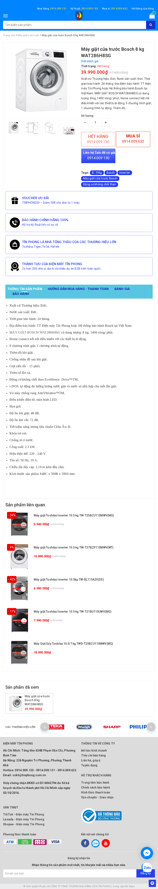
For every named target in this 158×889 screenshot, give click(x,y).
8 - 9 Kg (97, 172)
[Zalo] (95, 843)
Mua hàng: (52, 8)
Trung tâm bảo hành (95, 782)
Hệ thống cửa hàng (143, 8)
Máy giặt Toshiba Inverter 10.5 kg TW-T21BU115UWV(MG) (73, 611)
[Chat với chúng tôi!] (147, 853)
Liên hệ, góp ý (90, 760)
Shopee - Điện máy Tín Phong (23, 824)
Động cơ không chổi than (99, 184)
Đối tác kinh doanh (94, 750)
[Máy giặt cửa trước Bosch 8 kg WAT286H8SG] (16, 703)
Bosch (111, 172)
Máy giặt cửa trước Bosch (100, 178)
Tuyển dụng (89, 765)
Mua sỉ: (115, 8)
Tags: (85, 172)
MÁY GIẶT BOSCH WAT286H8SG (34, 332)
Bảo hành (21, 294)
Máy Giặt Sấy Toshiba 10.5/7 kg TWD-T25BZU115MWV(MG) (73, 643)
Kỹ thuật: (84, 8)
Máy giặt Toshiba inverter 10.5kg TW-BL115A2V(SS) (69, 579)
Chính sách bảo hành (95, 787)
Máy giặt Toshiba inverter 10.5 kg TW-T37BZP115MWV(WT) (74, 547)
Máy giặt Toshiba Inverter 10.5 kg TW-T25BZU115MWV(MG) (74, 515)
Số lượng (87, 115)
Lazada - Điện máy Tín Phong (23, 819)
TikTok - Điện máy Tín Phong (23, 814)
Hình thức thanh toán (95, 792)
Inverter (125, 172)
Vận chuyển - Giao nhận (97, 797)
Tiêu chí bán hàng (93, 755)
